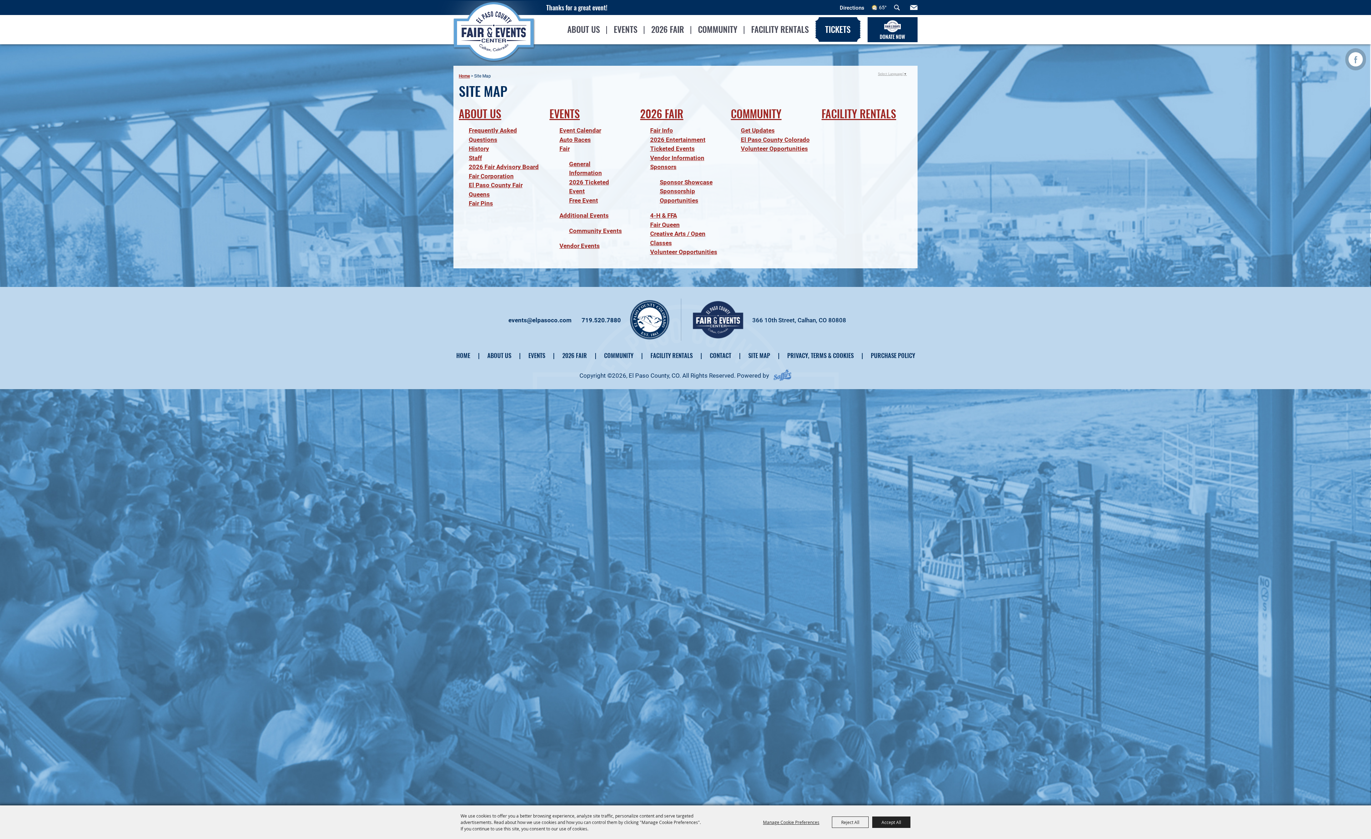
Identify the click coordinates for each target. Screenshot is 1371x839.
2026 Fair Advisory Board (504, 166)
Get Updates (758, 130)
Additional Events (584, 215)
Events (625, 29)
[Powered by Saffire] (782, 375)
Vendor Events (579, 245)
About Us (583, 29)
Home (464, 76)
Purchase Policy (893, 355)
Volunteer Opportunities (683, 251)
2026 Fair (667, 29)
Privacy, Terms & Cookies (820, 355)
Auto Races (575, 139)
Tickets (837, 29)
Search (897, 7)
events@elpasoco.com (540, 320)
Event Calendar (580, 130)
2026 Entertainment (677, 139)
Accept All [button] (891, 822)
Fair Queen (665, 224)
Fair (564, 148)
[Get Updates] (914, 7)
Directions (852, 8)
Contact (720, 355)
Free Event (583, 200)
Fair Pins (481, 203)
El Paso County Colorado (775, 139)
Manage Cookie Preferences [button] (791, 822)
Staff (475, 158)
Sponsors (663, 166)
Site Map (759, 355)
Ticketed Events (672, 148)
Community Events (595, 230)
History (479, 148)
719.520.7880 (601, 320)
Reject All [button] (850, 822)
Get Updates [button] (914, 7)
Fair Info (661, 130)
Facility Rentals (780, 29)
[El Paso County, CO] (493, 45)
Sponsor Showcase (686, 182)
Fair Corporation (491, 176)
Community (717, 29)
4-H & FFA (663, 215)
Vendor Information (677, 158)
